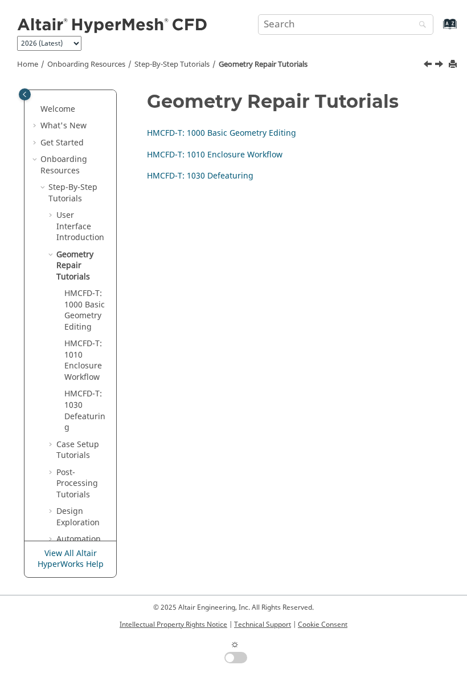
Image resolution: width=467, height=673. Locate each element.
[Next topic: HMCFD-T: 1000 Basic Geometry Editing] (440, 65)
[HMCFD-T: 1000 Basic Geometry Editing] (440, 65)
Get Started (62, 143)
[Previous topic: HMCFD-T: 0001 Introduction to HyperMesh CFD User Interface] (428, 65)
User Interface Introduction (80, 226)
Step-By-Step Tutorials (172, 64)
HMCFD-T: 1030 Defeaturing (84, 410)
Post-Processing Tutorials (77, 484)
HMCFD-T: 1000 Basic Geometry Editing (84, 310)
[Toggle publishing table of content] (25, 94)
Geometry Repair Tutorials (263, 64)
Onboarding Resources (86, 64)
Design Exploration (78, 517)
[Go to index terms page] (437, 29)
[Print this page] (453, 64)
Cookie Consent (322, 624)
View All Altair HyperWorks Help (71, 559)
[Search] (420, 25)
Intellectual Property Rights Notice (173, 624)
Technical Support (262, 624)
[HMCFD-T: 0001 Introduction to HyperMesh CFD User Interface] (428, 65)
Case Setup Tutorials (77, 450)
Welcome (57, 109)
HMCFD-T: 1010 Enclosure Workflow (83, 360)
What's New (63, 126)
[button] (35, 109)
